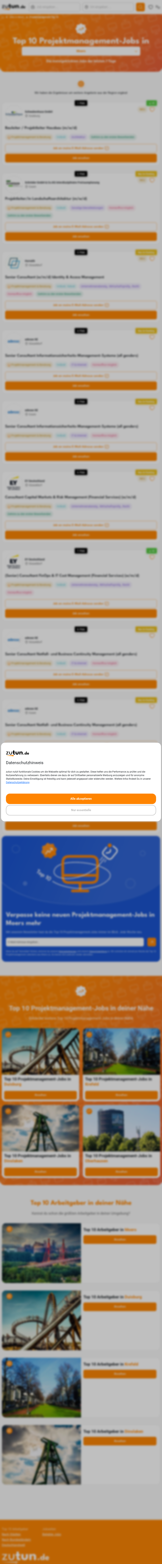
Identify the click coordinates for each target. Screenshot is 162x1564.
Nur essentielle (81, 810)
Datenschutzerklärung (17, 782)
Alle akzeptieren (81, 798)
